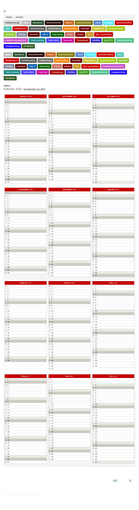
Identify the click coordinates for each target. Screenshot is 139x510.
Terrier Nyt (67, 40)
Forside (9, 17)
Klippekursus (99, 28)
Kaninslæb (85, 28)
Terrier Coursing (37, 40)
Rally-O (45, 34)
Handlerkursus (20, 28)
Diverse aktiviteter (83, 23)
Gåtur (7, 28)
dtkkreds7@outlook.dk (17, 488)
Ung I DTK (108, 40)
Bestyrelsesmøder (54, 23)
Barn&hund (37, 23)
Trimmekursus (82, 40)
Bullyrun (68, 23)
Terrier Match (53, 40)
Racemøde (34, 34)
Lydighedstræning (115, 28)
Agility (26, 23)
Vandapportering (12, 46)
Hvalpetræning (54, 28)
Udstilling (96, 40)
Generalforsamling (123, 23)
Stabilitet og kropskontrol (15, 40)
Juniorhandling (71, 28)
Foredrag (108, 23)
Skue (90, 34)
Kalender (19, 17)
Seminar (80, 34)
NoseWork (9, 34)
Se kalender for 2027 (34, 89)
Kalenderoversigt (12, 23)
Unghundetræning (124, 40)
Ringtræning (57, 34)
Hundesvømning (37, 28)
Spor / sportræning (103, 34)
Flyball (98, 23)
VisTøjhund (28, 46)
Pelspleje (21, 34)
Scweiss (70, 34)
